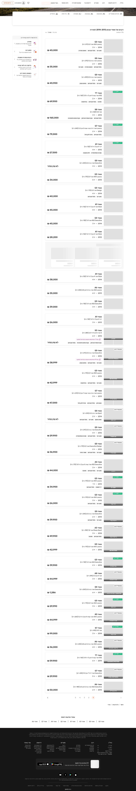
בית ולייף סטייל (50, 748)
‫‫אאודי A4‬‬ (54, 721)
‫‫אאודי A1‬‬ (72, 721)
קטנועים (92, 750)
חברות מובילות (37, 747)
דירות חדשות (31, 785)
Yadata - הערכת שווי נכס (105, 754)
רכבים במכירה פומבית (74, 748)
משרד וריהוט (50, 751)
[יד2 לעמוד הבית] (129, 3)
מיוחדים (78, 745)
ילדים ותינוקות (50, 745)
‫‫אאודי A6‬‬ (34, 721)
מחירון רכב (77, 750)
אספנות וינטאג (50, 747)
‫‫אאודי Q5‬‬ (91, 721)
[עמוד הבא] (47, 697)
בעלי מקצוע (28, 747)
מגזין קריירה (38, 751)
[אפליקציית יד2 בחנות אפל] (75, 774)
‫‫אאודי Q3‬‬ (101, 721)
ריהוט (63, 745)
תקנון (106, 785)
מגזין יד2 (28, 748)
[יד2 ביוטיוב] (60, 774)
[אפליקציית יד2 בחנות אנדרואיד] (70, 774)
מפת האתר (66, 785)
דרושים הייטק (37, 748)
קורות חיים (38, 750)
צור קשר (58, 785)
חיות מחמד (28, 745)
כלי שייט (92, 751)
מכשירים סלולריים (60, 748)
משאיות (92, 747)
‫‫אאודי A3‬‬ (82, 721)
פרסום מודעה (7, 3)
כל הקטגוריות (37, 745)
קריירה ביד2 (40, 785)
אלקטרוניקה (62, 747)
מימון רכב (77, 751)
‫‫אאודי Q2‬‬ (63, 721)
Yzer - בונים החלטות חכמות (104, 752)
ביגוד (64, 751)
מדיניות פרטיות (88, 785)
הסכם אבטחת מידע (76, 785)
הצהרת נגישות (99, 785)
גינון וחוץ (52, 750)
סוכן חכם (39, 753)
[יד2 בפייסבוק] (65, 774)
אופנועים (91, 748)
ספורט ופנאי (62, 750)
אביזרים (78, 747)
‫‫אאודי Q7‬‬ (44, 721)
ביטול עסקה (50, 785)
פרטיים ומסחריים (89, 745)
